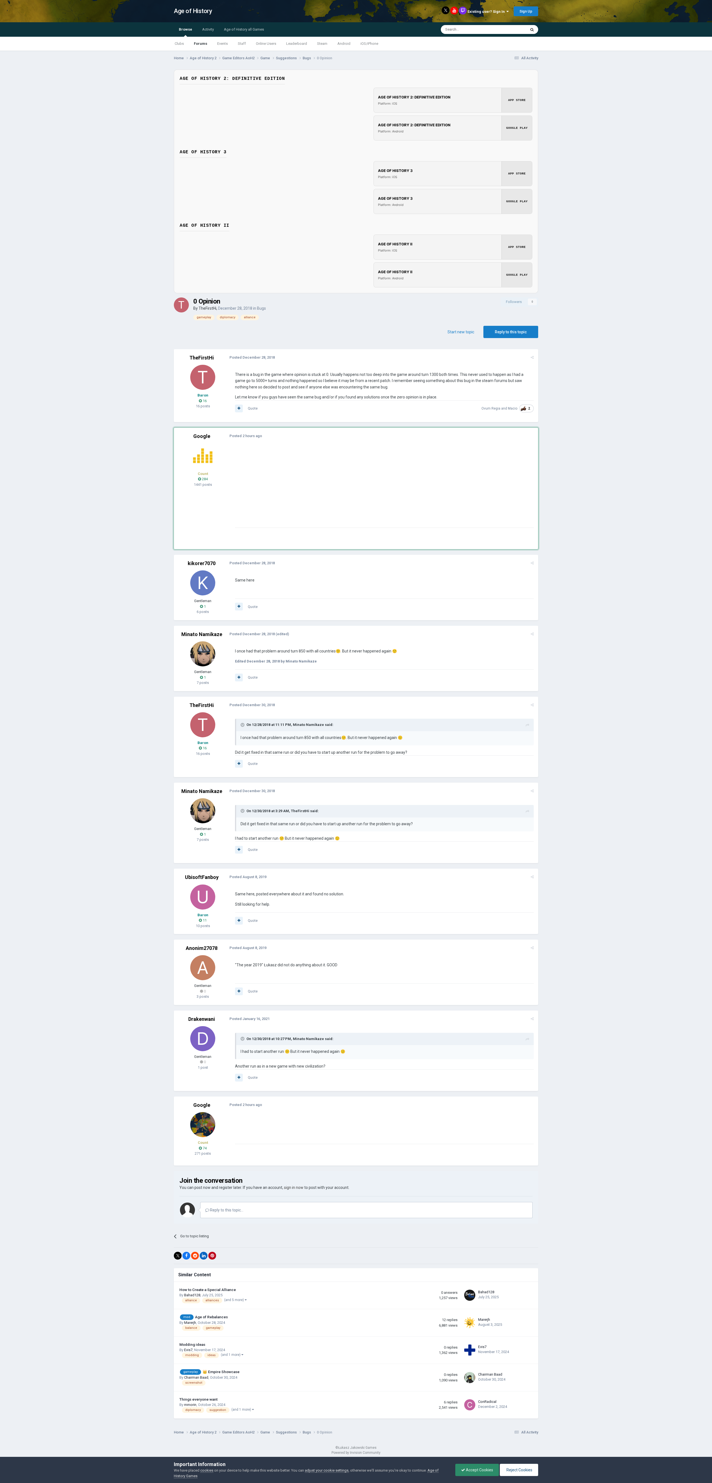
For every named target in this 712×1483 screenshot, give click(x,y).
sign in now (293, 1187)
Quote (253, 408)
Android (343, 43)
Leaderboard (296, 43)
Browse (185, 29)
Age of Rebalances (211, 1317)
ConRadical (487, 1402)
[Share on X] (178, 1256)
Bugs (261, 308)
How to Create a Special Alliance (207, 1289)
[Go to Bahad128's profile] (469, 1295)
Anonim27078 (201, 948)
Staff (242, 43)
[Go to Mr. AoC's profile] (202, 455)
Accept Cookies (479, 1470)
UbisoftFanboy (202, 877)
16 (204, 401)
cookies (206, 1470)
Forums (200, 43)
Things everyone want (198, 1399)
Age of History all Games (244, 29)
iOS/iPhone (369, 43)
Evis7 (188, 1350)
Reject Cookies (519, 1470)
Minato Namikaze (201, 634)
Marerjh (190, 1323)
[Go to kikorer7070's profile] (202, 582)
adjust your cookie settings (326, 1470)
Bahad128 (192, 1295)
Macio (512, 408)
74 (204, 1148)
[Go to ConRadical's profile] (469, 1404)
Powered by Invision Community (356, 1453)
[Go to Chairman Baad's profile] (469, 1377)
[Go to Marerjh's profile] (469, 1322)
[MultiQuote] (239, 408)
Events (222, 43)
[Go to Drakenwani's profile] (202, 1038)
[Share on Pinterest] (212, 1256)
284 (204, 479)
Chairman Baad (196, 1377)
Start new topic (461, 332)
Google (201, 436)
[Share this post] (532, 357)
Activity (208, 29)
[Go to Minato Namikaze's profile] (202, 653)
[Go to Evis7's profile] (469, 1350)
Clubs (179, 43)
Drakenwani (201, 1019)
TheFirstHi (207, 308)
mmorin (190, 1405)
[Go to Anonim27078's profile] (202, 967)
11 (204, 920)
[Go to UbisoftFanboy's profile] (202, 897)
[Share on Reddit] (195, 1256)
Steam (322, 43)
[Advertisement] (336, 489)
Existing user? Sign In (487, 11)
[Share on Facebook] (186, 1256)
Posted (252, 357)
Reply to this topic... (226, 1210)
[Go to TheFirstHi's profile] (181, 304)
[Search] (532, 29)
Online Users (266, 43)
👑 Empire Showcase (220, 1371)
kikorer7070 (202, 563)
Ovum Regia (490, 408)
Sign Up (526, 11)
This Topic (510, 29)
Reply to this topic (511, 332)
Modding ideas (192, 1344)
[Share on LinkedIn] (203, 1256)
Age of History (193, 11)
